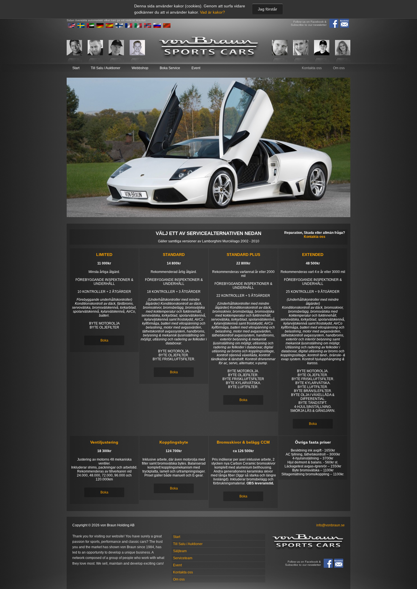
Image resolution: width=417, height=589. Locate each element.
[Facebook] (333, 23)
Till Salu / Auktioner (105, 68)
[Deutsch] (100, 26)
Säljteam (180, 551)
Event (195, 68)
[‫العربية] (90, 26)
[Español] (109, 26)
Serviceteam (182, 558)
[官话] (166, 26)
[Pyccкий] (157, 26)
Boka (104, 340)
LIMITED (104, 254)
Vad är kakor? (212, 12)
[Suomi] (119, 26)
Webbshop (140, 68)
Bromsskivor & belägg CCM (243, 442)
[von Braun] (208, 47)
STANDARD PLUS (243, 254)
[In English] (71, 26)
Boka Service (170, 68)
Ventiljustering (104, 442)
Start (75, 68)
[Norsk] (147, 26)
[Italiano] (138, 26)
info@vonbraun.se (330, 525)
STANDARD (174, 254)
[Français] (128, 26)
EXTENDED (312, 254)
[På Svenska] (81, 26)
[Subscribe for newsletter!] (344, 23)
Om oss (339, 68)
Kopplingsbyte (173, 442)
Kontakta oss (312, 68)
